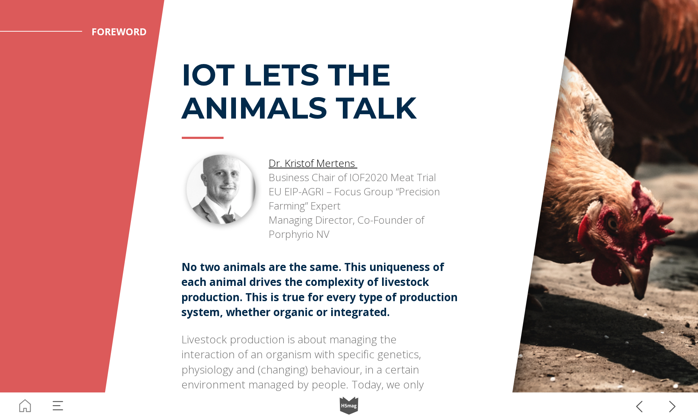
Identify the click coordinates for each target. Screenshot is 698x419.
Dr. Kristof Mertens (313, 163)
